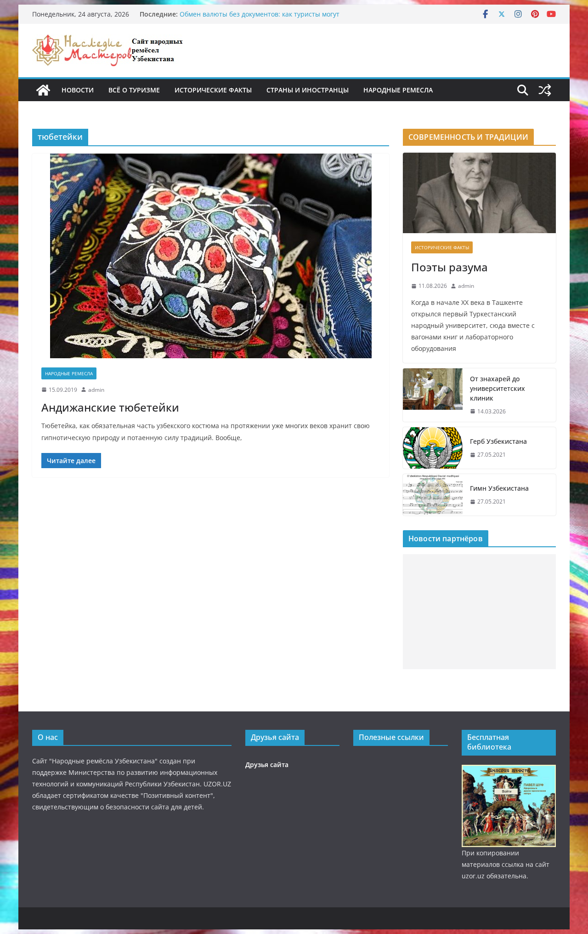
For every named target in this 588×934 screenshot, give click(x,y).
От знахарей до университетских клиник (497, 388)
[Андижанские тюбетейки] (210, 256)
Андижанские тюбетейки (110, 407)
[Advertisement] (479, 611)
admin (96, 390)
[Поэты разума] (479, 193)
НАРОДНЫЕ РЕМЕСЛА (398, 90)
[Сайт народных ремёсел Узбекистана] (43, 90)
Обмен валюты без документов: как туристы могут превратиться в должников (259, 19)
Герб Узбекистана (498, 441)
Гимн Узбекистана (499, 488)
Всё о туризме (134, 90)
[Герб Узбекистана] (433, 448)
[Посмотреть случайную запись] (545, 90)
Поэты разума (449, 267)
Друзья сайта (266, 764)
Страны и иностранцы (307, 90)
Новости (78, 90)
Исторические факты (213, 90)
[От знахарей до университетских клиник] (433, 395)
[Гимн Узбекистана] (433, 495)
